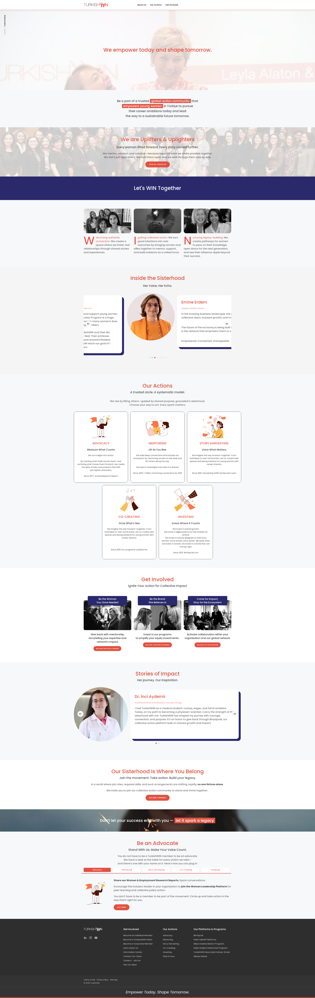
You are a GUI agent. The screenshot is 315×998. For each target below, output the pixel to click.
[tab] (149, 357)
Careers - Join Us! (132, 960)
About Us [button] (141, 4)
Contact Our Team (132, 956)
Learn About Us (130, 948)
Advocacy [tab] (97, 869)
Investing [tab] (215, 869)
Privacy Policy (102, 980)
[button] (88, 324)
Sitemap (113, 980)
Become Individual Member (107, 649)
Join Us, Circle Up (157, 164)
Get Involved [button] (171, 4)
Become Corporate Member (157, 645)
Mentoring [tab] (127, 869)
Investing (167, 952)
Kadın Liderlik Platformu (205, 939)
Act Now (121, 907)
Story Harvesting (171, 943)
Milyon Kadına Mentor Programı (209, 943)
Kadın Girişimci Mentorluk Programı (211, 948)
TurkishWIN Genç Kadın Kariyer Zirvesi (212, 952)
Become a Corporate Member (138, 943)
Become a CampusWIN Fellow (137, 939)
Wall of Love (168, 956)
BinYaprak (198, 935)
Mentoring (168, 939)
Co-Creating (169, 948)
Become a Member (157, 798)
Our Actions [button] (156, 4)
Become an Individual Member (138, 935)
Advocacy (168, 935)
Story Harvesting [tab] (156, 869)
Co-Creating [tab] (186, 869)
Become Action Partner (207, 645)
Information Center (132, 952)
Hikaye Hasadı (200, 956)
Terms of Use (89, 980)
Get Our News (130, 964)
